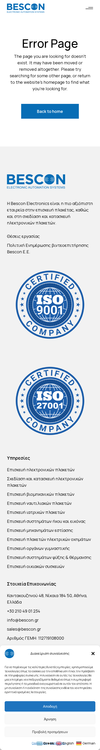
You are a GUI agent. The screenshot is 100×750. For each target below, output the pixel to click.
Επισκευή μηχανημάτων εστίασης (40, 530)
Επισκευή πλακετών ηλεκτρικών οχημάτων (49, 539)
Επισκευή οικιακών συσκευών (35, 566)
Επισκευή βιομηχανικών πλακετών (40, 494)
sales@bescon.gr (24, 629)
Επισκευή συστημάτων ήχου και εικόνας (46, 521)
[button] (93, 653)
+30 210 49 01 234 (23, 611)
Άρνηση (50, 719)
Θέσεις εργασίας (23, 236)
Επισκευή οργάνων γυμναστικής (38, 548)
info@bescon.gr (23, 620)
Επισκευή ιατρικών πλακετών (36, 512)
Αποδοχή (50, 706)
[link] (25, 8)
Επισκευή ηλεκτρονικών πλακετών (41, 469)
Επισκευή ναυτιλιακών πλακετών (39, 503)
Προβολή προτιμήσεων (50, 732)
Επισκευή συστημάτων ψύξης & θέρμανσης (49, 557)
